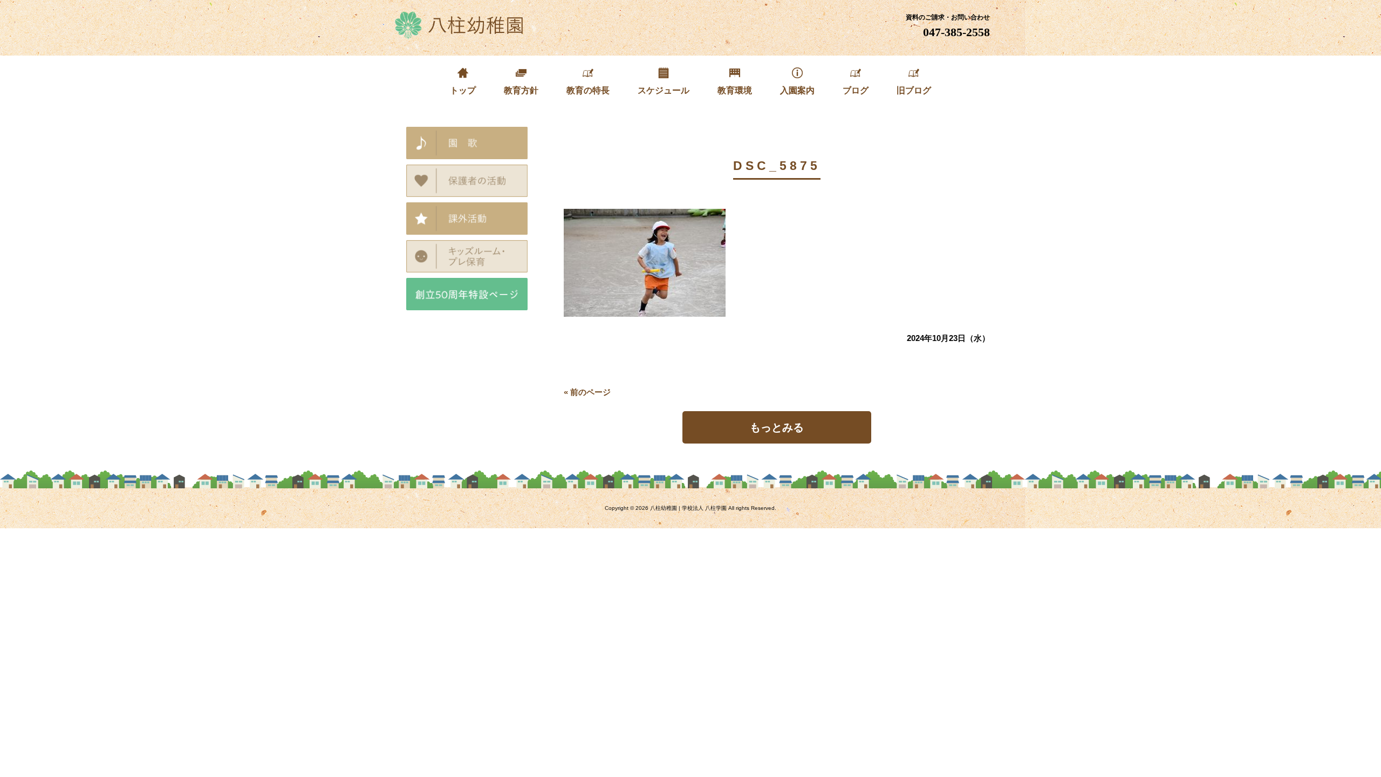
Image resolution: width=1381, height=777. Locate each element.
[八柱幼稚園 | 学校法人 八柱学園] (460, 35)
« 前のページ (587, 392)
